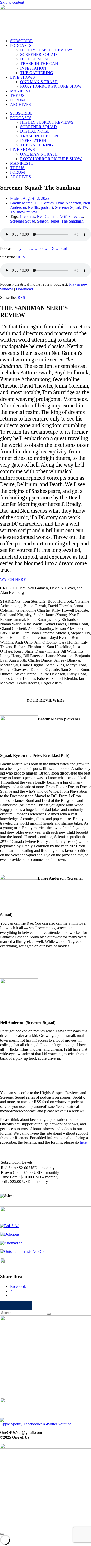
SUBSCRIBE (21, 41)
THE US (17, 95)
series (55, 221)
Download (58, 248)
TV (84, 207)
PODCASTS (20, 45)
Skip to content (12, 2)
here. (84, 1142)
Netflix (33, 207)
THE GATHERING (36, 73)
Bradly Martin (21, 203)
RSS (21, 257)
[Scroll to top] (2, 1534)
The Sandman (72, 221)
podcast (47, 207)
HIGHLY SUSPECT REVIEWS (46, 50)
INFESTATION (33, 68)
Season (43, 221)
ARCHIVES (20, 104)
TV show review (23, 212)
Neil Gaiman (47, 216)
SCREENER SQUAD (38, 54)
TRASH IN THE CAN (39, 63)
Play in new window (31, 248)
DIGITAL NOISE (35, 59)
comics (29, 216)
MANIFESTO (22, 91)
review (78, 216)
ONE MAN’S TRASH (39, 82)
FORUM (17, 100)
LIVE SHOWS (22, 77)
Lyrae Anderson (68, 203)
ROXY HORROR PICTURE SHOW (51, 86)
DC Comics (44, 203)
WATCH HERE (13, 579)
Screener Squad (67, 207)
